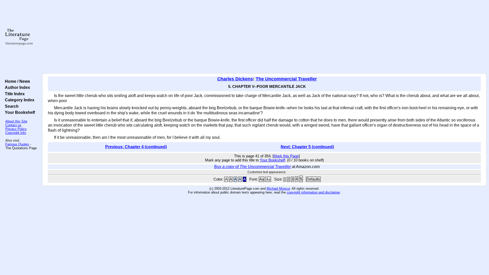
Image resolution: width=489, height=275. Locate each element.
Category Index (18, 100)
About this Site (16, 121)
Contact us (13, 125)
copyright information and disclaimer (313, 192)
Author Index (16, 87)
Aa (261, 179)
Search (11, 106)
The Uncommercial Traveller (286, 78)
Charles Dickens (235, 78)
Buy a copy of (252, 166)
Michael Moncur (278, 188)
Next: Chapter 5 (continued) (307, 147)
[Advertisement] (264, 37)
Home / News (16, 81)
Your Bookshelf (19, 112)
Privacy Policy (16, 129)
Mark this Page (286, 156)
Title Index (14, 93)
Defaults (313, 179)
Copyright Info (15, 133)
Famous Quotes (17, 144)
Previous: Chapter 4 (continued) (136, 147)
